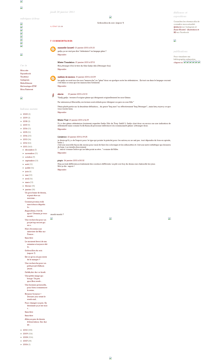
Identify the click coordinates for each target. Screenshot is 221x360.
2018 (25, 121)
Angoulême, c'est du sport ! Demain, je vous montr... (36, 213)
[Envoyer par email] (51, 30)
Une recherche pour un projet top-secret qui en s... (35, 222)
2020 (25, 114)
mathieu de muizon (66, 77)
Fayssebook (25, 73)
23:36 (60, 26)
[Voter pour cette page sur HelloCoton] (66, 30)
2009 (25, 333)
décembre (30, 150)
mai (27, 175)
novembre (30, 153)
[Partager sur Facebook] (57, 30)
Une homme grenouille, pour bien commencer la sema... (36, 287)
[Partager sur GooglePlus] (69, 30)
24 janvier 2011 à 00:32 (74, 160)
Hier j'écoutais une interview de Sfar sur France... (35, 231)
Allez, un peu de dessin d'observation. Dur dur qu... (36, 322)
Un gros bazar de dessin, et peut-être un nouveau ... (35, 195)
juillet (28, 168)
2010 (25, 330)
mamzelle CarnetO (66, 48)
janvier (28, 189)
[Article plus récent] (51, 219)
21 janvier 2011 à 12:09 (86, 77)
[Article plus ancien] (169, 219)
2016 (25, 128)
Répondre (62, 54)
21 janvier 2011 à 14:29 (79, 120)
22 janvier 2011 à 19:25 (77, 137)
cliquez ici (178, 62)
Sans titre (29, 238)
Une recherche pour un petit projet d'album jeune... (35, 266)
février (28, 186)
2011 (25, 146)
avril (27, 179)
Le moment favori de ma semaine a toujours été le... (36, 244)
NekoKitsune (26, 83)
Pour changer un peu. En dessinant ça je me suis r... (36, 305)
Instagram (24, 80)
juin (27, 171)
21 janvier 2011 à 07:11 (85, 62)
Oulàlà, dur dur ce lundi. (35, 272)
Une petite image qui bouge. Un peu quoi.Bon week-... (34, 278)
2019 (25, 118)
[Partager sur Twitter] (54, 30)
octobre (29, 157)
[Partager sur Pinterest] (60, 30)
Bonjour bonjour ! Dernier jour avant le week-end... (35, 296)
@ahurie (178, 27)
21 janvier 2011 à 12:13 (77, 94)
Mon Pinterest (26, 89)
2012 (25, 143)
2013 (25, 139)
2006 (25, 344)
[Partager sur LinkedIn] (63, 30)
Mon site (24, 70)
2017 (25, 125)
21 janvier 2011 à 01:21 (85, 48)
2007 (25, 341)
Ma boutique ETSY (28, 86)
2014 (25, 136)
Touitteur (24, 77)
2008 (25, 337)
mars (27, 182)
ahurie (60, 94)
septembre (30, 160)
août (27, 164)
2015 (25, 132)
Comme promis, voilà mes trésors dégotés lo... (35, 204)
